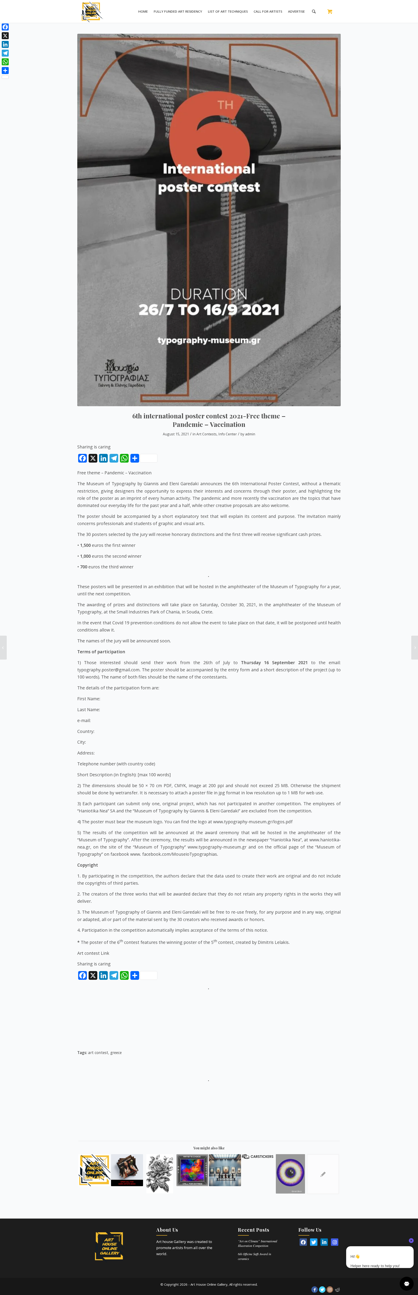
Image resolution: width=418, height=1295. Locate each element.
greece (116, 1052)
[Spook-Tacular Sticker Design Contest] (258, 1156)
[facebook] (303, 1242)
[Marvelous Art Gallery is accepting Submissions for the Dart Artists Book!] (127, 1170)
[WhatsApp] (5, 61)
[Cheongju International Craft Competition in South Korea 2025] (225, 1170)
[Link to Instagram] (330, 1289)
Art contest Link (93, 953)
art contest (98, 1052)
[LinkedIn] (324, 1242)
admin (250, 434)
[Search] (312, 11)
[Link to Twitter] (322, 1289)
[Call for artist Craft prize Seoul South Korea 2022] (414, 648)
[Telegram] (5, 53)
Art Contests (206, 434)
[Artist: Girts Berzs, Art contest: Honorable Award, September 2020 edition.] (290, 1173)
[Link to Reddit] (337, 1289)
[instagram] (334, 1242)
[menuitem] (143, 11)
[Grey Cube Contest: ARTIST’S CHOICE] (192, 1170)
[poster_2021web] (209, 220)
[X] (5, 35)
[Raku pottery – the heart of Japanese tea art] (3, 648)
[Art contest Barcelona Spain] (323, 1174)
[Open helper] (407, 1284)
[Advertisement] (209, 1022)
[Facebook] (5, 27)
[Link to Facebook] (314, 1289)
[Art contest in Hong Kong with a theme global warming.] (94, 1170)
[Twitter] (313, 1242)
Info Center (227, 434)
